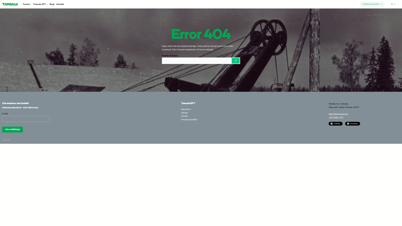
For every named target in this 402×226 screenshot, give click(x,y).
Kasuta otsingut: (170, 56)
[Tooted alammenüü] (30, 4)
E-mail (5, 114)
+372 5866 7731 (336, 117)
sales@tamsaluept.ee (338, 114)
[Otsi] (236, 61)
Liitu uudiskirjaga (12, 129)
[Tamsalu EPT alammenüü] (47, 4)
